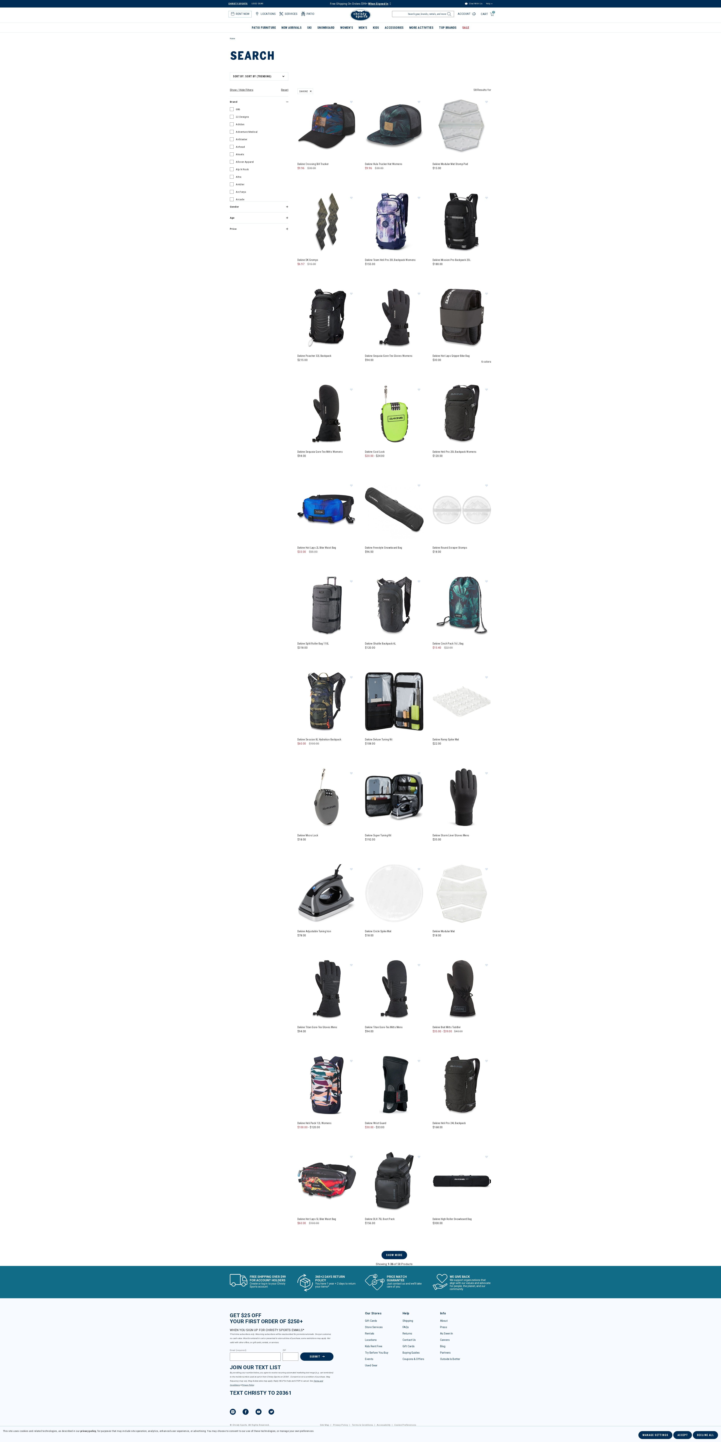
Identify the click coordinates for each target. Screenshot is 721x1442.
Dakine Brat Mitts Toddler (447, 1027)
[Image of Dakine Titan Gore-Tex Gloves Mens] (326, 989)
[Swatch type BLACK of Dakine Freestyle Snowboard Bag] (369, 559)
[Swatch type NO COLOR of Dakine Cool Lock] (369, 463)
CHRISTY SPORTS (238, 3)
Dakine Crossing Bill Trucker (313, 164)
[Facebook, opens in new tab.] (246, 1412)
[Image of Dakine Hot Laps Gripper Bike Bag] (462, 318)
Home (232, 38)
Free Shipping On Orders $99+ (359, 3)
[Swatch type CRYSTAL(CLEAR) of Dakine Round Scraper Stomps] (436, 559)
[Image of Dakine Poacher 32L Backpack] (326, 318)
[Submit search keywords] (448, 15)
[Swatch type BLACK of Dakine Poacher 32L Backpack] (301, 367)
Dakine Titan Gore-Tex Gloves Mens (317, 1027)
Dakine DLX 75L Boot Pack (379, 1219)
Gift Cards (371, 1320)
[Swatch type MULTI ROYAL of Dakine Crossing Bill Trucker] (309, 176)
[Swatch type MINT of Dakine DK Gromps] (301, 272)
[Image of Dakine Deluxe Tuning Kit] (394, 701)
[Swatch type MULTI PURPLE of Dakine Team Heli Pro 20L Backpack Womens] (369, 272)
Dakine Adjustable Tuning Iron (314, 931)
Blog (443, 1346)
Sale (465, 27)
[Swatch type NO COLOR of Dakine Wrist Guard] (369, 1135)
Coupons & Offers (413, 1359)
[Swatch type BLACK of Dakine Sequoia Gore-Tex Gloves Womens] (369, 367)
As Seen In (446, 1333)
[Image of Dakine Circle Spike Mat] (394, 893)
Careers (445, 1339)
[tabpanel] (360, 668)
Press (443, 1327)
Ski (309, 27)
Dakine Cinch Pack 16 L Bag (448, 643)
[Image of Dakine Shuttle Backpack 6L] (394, 606)
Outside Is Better (450, 1359)
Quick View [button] (327, 149)
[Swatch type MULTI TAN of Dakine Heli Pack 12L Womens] (309, 1135)
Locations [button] (268, 13)
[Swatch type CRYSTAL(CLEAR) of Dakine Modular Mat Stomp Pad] (436, 176)
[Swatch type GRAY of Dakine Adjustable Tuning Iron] (301, 943)
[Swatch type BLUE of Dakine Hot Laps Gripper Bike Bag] (452, 367)
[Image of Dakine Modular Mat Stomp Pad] (462, 126)
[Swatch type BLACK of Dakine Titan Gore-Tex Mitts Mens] (369, 1039)
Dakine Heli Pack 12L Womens (314, 1123)
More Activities (421, 27)
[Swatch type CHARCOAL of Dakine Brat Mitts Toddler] (444, 1039)
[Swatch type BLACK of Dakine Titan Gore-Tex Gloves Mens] (301, 1039)
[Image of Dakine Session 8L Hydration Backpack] (326, 701)
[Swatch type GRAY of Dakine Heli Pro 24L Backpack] (444, 1135)
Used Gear (371, 1365)
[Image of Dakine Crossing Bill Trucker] (326, 126)
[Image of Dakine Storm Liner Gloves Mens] (462, 797)
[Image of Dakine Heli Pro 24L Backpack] (462, 1085)
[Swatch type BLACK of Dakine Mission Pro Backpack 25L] (436, 272)
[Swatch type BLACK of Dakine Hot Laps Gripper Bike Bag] (436, 367)
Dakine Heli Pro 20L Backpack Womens (455, 451)
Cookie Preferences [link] (405, 1425)
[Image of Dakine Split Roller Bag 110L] (326, 606)
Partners (445, 1352)
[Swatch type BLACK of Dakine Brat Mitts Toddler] (436, 1039)
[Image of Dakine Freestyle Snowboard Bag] (394, 510)
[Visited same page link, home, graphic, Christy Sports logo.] (360, 15)
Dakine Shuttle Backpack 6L (380, 643)
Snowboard (326, 27)
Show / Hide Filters (241, 89)
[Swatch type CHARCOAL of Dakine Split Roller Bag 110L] (301, 655)
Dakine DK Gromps (307, 259)
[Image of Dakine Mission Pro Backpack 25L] (462, 222)
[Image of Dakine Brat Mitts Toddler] (462, 989)
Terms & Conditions (362, 1425)
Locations (371, 1339)
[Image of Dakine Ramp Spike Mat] (462, 701)
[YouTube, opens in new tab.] (259, 1412)
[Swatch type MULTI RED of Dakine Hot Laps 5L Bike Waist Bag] (301, 1231)
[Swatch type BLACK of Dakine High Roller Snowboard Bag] (436, 1231)
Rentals (369, 1333)
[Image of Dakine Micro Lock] (326, 797)
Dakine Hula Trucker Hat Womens (383, 164)
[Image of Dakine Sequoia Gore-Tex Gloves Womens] (394, 318)
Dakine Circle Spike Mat (378, 931)
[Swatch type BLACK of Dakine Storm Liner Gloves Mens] (436, 847)
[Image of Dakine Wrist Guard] (394, 1085)
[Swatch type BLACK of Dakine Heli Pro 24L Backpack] (436, 1135)
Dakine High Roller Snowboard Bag (452, 1219)
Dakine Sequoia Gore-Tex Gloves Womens (389, 355)
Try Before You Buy (376, 1352)
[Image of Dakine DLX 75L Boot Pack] (394, 1181)
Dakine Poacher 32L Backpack (314, 355)
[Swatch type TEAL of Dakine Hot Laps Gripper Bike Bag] (444, 367)
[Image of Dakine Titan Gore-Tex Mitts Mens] (394, 989)
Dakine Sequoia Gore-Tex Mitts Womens (320, 451)
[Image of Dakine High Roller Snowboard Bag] (462, 1181)
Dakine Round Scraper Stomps (450, 547)
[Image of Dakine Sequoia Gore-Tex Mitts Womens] (326, 414)
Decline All (705, 1435)
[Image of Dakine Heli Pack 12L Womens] (326, 1085)
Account (464, 13)
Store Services (374, 1327)
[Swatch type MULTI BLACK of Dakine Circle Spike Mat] (376, 943)
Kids (376, 27)
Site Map (324, 1425)
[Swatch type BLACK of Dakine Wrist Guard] (376, 1135)
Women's (346, 27)
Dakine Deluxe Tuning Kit (378, 739)
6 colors (486, 361)
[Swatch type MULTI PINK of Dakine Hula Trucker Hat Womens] (376, 176)
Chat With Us (475, 3)
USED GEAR (257, 3)
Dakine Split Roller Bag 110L (313, 643)
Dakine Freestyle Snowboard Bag (383, 547)
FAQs (406, 1327)
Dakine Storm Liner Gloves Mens (451, 835)
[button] (351, 102)
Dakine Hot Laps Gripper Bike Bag (451, 355)
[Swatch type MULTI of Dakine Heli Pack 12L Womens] (301, 1135)
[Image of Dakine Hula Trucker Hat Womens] (394, 126)
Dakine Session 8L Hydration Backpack (319, 739)
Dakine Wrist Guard (375, 1123)
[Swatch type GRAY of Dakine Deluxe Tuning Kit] (369, 751)
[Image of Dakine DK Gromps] (326, 222)
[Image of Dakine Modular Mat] (462, 893)
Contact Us (409, 1339)
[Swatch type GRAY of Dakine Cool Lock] (376, 463)
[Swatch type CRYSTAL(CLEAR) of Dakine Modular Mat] (436, 943)
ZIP (284, 1350)
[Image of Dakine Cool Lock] (394, 414)
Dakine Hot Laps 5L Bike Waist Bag (316, 1219)
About (444, 1320)
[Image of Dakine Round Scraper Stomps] (462, 510)
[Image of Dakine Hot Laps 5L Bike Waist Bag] (326, 1181)
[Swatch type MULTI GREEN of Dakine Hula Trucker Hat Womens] (369, 176)
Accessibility (383, 1425)
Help (488, 3)
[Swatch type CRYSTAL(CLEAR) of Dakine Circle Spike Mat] (369, 943)
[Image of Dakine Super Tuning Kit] (394, 797)
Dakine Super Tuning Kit (378, 835)
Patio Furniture (264, 27)
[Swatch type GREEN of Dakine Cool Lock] (384, 463)
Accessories (394, 27)
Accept (682, 1435)
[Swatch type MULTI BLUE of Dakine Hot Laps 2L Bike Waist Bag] (301, 559)
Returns (407, 1333)
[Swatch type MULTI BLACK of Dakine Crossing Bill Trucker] (301, 176)
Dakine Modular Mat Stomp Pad (450, 164)
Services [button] (291, 13)
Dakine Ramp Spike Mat (446, 739)
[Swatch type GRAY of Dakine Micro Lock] (301, 847)
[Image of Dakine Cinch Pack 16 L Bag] (462, 606)
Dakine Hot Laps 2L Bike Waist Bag (316, 547)
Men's (363, 27)
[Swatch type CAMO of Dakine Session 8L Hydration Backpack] (301, 751)
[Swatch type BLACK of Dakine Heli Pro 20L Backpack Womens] (436, 463)
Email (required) (238, 1350)
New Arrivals (291, 27)
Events (369, 1359)
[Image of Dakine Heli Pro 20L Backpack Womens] (462, 414)
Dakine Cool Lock (375, 451)
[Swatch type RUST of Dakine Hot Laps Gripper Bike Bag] (459, 367)
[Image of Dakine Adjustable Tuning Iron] (326, 893)
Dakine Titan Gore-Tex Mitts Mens (384, 1027)
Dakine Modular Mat (444, 931)
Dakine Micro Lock (307, 835)
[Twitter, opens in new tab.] (271, 1412)
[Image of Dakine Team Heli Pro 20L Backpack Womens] (394, 222)
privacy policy (88, 1431)
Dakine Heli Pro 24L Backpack (449, 1123)
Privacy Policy (248, 1385)
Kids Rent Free (373, 1346)
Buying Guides (411, 1352)
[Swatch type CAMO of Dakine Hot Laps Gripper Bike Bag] (467, 367)
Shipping (408, 1320)
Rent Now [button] (242, 13)
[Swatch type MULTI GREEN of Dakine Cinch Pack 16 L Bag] (436, 655)
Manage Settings (655, 1435)
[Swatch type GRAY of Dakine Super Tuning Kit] (369, 847)
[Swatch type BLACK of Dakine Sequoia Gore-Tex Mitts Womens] (301, 463)
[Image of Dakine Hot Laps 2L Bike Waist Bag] (326, 510)
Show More (394, 1255)
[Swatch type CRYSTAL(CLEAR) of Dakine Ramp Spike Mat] (436, 751)
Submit (315, 1356)
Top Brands (448, 27)
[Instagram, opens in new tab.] (233, 1412)
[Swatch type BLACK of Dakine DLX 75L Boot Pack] (369, 1231)
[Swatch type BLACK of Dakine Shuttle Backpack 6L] (369, 655)
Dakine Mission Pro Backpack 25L (452, 259)
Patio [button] (310, 13)
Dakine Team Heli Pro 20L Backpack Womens (390, 259)
